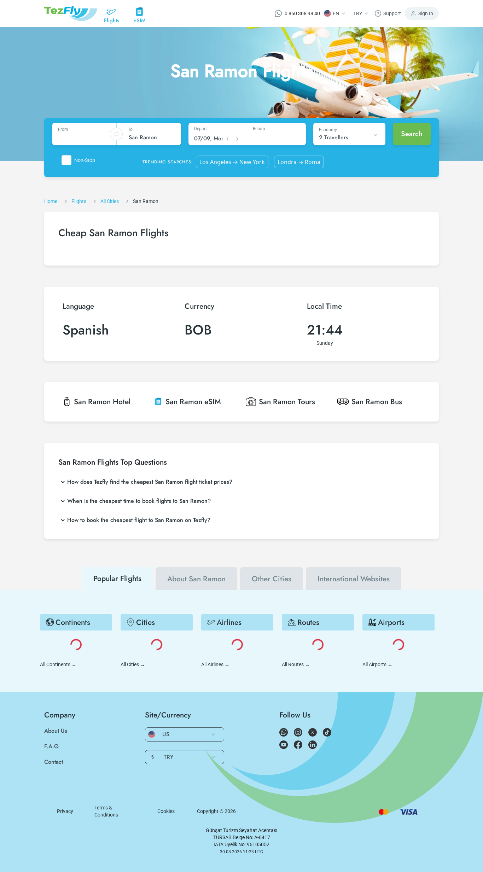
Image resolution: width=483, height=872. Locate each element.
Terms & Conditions (106, 811)
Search (412, 134)
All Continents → (58, 664)
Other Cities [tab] (271, 579)
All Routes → (296, 664)
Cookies (166, 811)
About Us (55, 731)
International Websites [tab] (354, 579)
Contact (53, 762)
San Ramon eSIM (193, 401)
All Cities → (133, 664)
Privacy (65, 811)
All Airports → (377, 664)
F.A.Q (51, 746)
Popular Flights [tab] (117, 578)
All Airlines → (215, 664)
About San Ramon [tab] (196, 579)
